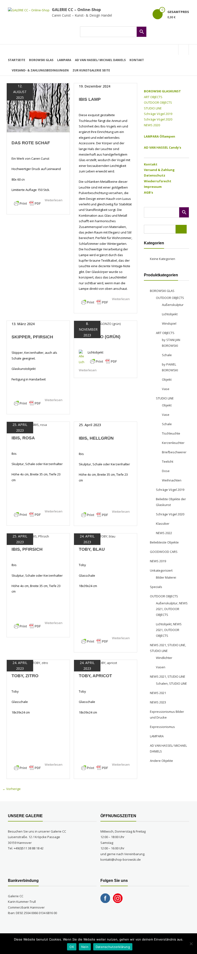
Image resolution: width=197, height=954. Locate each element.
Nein (84, 947)
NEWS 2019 (158, 561)
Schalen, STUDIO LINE (171, 683)
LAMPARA (64, 60)
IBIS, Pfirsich (27, 549)
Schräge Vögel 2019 (158, 114)
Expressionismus (162, 727)
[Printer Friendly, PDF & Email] (27, 203)
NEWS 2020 (152, 125)
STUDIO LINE (153, 108)
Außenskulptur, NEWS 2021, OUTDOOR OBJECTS (172, 609)
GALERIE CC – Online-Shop (76, 9)
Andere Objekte (161, 760)
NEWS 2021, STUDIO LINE (167, 676)
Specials (156, 587)
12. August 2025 (20, 92)
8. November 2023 (87, 329)
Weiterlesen (53, 200)
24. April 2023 (87, 539)
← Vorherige (11, 789)
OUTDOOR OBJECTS (158, 102)
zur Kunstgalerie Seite (91, 70)
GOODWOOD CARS (164, 552)
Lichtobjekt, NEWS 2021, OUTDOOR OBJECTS (169, 630)
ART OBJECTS (153, 97)
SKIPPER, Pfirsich (32, 337)
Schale (167, 355)
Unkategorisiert (161, 570)
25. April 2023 (19, 427)
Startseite (16, 60)
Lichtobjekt (170, 314)
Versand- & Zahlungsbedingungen (40, 70)
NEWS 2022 (164, 533)
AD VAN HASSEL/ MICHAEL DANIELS (100, 60)
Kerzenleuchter (173, 443)
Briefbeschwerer (174, 452)
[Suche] (181, 229)
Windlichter (164, 658)
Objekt (167, 379)
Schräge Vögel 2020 (158, 119)
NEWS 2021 (158, 693)
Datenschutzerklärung (113, 947)
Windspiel (169, 323)
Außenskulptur (173, 305)
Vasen (160, 667)
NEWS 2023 (158, 702)
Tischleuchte (171, 433)
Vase (165, 389)
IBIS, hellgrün (96, 438)
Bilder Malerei (166, 577)
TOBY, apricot (95, 675)
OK (71, 947)
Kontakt (136, 60)
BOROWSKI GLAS (41, 60)
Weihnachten (171, 480)
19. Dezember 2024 (94, 86)
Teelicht (167, 461)
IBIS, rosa (23, 438)
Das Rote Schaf (31, 142)
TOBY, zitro (25, 675)
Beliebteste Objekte (164, 542)
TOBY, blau (92, 549)
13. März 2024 (23, 324)
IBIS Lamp (90, 99)
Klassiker (162, 523)
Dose (166, 471)
